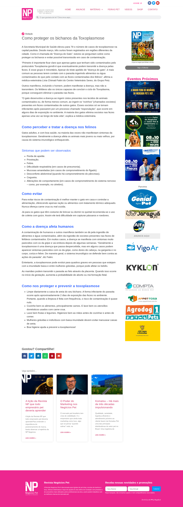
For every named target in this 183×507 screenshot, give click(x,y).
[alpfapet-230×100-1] (139, 232)
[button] (24, 356)
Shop (140, 9)
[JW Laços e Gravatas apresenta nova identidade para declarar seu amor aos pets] (142, 340)
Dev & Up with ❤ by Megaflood (151, 500)
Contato (152, 9)
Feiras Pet (114, 9)
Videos (128, 9)
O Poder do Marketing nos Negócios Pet (68, 404)
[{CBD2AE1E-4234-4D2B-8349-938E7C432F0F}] (142, 218)
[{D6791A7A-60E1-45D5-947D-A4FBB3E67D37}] (142, 208)
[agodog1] (142, 319)
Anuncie (80, 9)
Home (68, 9)
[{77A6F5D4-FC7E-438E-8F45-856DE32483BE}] (142, 303)
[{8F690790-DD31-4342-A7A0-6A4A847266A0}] (142, 254)
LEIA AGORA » (31, 438)
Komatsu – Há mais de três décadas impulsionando (107, 404)
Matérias (95, 9)
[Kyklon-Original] (142, 279)
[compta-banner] (139, 292)
